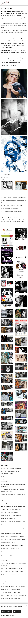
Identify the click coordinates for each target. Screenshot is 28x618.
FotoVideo (3, 179)
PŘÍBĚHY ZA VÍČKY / (9, 476)
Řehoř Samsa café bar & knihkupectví (20, 476)
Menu (26, 2)
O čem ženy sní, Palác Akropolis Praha (13, 468)
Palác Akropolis (4, 177)
